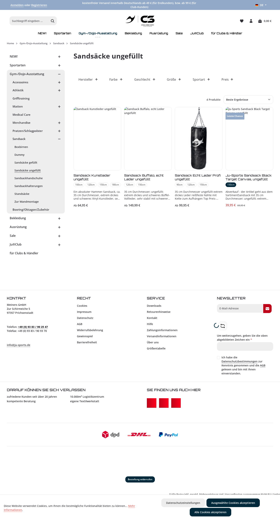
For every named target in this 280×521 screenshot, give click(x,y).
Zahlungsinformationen (162, 330)
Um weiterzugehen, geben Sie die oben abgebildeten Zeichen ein (242, 337)
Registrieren (39, 5)
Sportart (199, 79)
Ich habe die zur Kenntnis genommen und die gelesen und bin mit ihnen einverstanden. (243, 365)
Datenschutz (85, 318)
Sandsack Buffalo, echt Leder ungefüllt (144, 177)
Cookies (82, 305)
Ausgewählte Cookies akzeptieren (233, 503)
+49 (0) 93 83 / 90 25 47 (33, 327)
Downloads (154, 305)
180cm (115, 184)
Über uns (153, 342)
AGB (79, 324)
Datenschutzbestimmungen (240, 361)
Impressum (84, 312)
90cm (179, 184)
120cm (91, 184)
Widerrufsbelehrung (90, 330)
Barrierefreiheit (87, 342)
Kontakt (152, 318)
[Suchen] (53, 21)
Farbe (113, 79)
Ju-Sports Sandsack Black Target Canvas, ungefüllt (248, 177)
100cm (78, 184)
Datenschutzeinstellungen (183, 503)
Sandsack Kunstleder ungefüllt (92, 177)
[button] (59, 56)
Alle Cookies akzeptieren (210, 512)
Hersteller (85, 79)
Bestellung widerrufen (140, 479)
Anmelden (17, 5)
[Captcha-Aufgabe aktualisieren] (222, 326)
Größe (171, 79)
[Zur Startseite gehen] (140, 21)
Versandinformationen (161, 336)
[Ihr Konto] (251, 21)
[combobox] (29, 21)
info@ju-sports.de (18, 345)
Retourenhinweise (158, 312)
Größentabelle (156, 348)
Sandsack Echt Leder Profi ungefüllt (198, 177)
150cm (103, 184)
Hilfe (150, 324)
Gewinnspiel (85, 336)
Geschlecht (142, 79)
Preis (225, 79)
